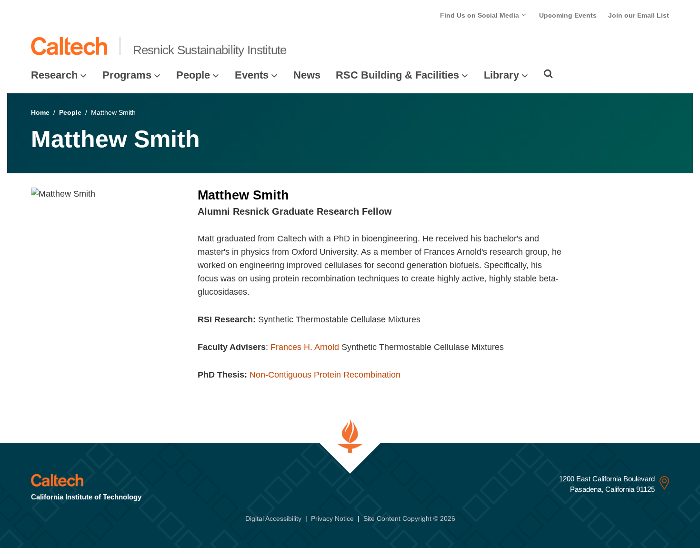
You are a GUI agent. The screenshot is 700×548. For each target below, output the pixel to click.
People (193, 75)
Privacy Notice (332, 518)
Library (501, 75)
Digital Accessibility (273, 518)
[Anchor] (397, 211)
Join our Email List (638, 15)
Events (252, 75)
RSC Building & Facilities (397, 75)
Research (54, 75)
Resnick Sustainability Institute (210, 50)
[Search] (548, 74)
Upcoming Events (568, 15)
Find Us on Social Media (480, 15)
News (306, 75)
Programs (126, 75)
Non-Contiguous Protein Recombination (325, 374)
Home (40, 112)
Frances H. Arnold (304, 347)
